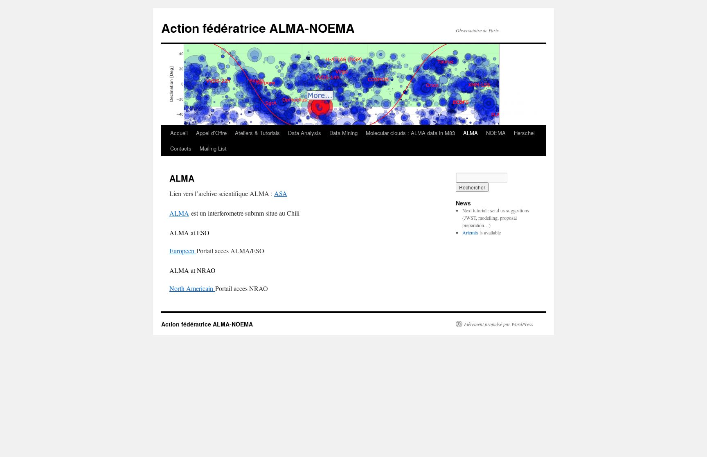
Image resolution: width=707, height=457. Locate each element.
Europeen (182, 250)
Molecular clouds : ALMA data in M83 (410, 133)
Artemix (470, 232)
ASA (280, 193)
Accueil (179, 133)
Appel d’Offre (211, 133)
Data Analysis (304, 133)
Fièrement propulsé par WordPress (498, 324)
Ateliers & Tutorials (257, 133)
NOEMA (496, 133)
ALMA (470, 133)
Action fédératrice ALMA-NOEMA (258, 27)
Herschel (524, 133)
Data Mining (343, 133)
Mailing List (213, 148)
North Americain (192, 288)
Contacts (180, 148)
